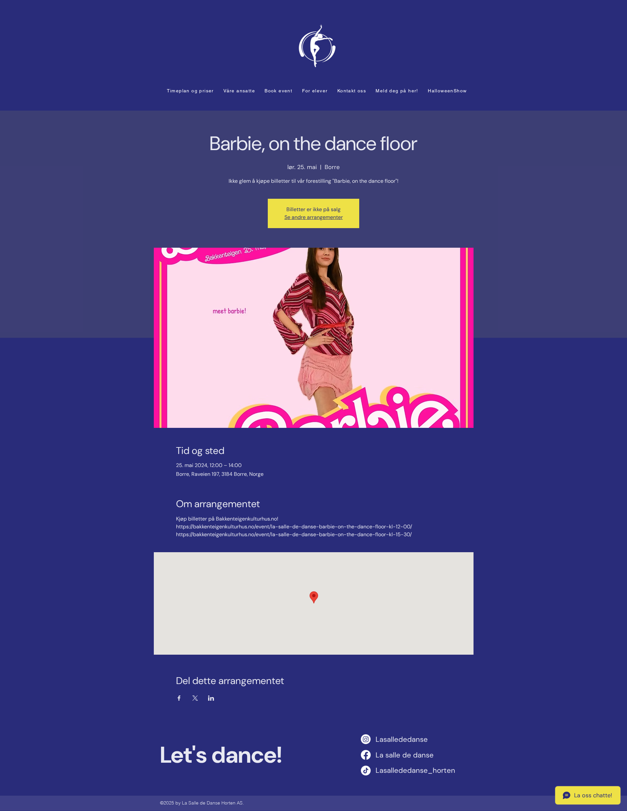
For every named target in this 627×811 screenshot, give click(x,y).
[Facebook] (366, 755)
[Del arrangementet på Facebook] (179, 698)
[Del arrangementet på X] (195, 698)
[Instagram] (366, 739)
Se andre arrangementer (313, 217)
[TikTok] (366, 770)
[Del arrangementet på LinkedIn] (211, 698)
